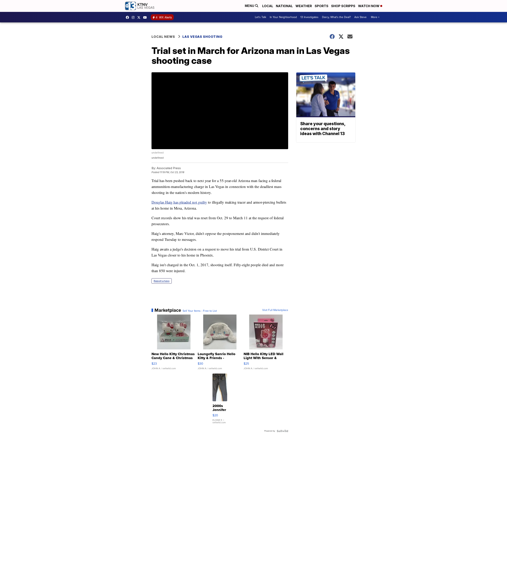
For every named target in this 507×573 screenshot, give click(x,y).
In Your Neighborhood (283, 17)
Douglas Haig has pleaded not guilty (179, 202)
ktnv (134, 17)
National (284, 6)
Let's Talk (260, 17)
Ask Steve (360, 17)
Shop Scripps (343, 6)
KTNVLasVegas (128, 17)
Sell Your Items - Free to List (200, 311)
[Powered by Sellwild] (282, 431)
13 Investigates (309, 17)
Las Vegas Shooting (202, 37)
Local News (163, 37)
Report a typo (162, 280)
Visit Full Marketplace (275, 310)
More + (375, 17)
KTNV (139, 17)
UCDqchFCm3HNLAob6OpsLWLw (146, 17)
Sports (321, 6)
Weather (303, 6)
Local (267, 6)
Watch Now (369, 6)
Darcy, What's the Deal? (336, 17)
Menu (250, 6)
